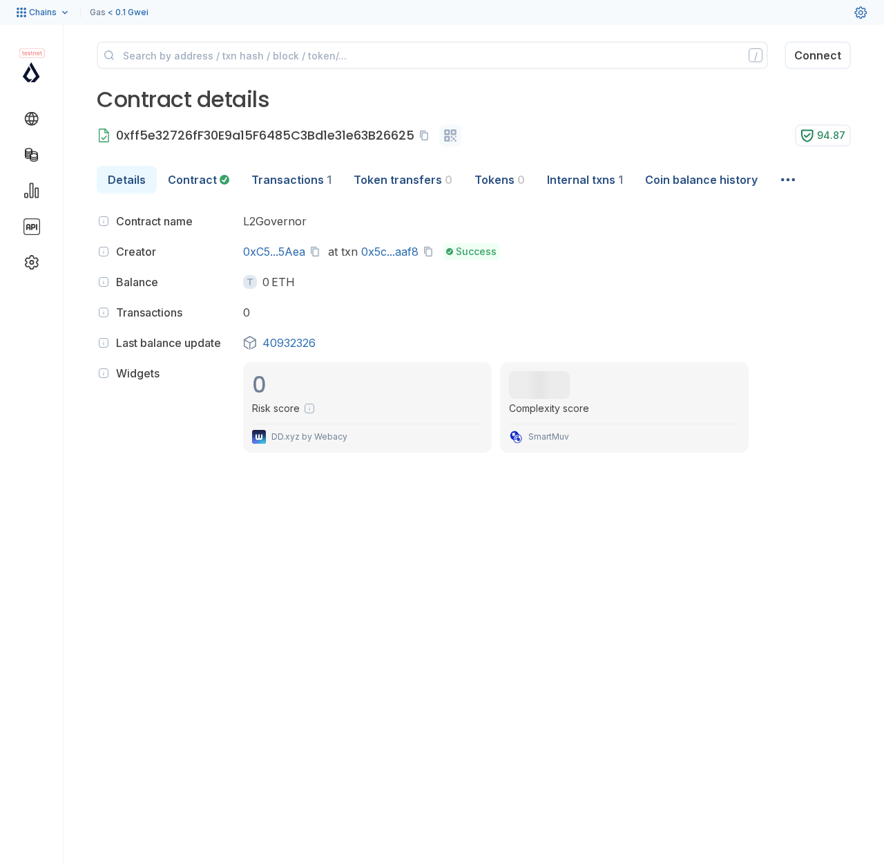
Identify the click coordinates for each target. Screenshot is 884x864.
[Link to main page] (31, 72)
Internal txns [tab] (585, 180)
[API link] (31, 226)
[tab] (198, 180)
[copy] (427, 135)
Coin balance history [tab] (701, 180)
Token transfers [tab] (403, 180)
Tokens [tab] (499, 180)
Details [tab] (127, 180)
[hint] (103, 221)
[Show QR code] (450, 135)
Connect (817, 55)
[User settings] (860, 12)
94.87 (831, 135)
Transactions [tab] (291, 180)
